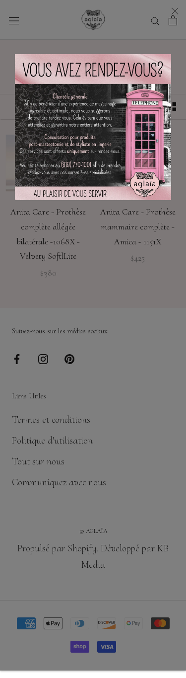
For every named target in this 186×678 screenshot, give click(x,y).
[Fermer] (175, 11)
